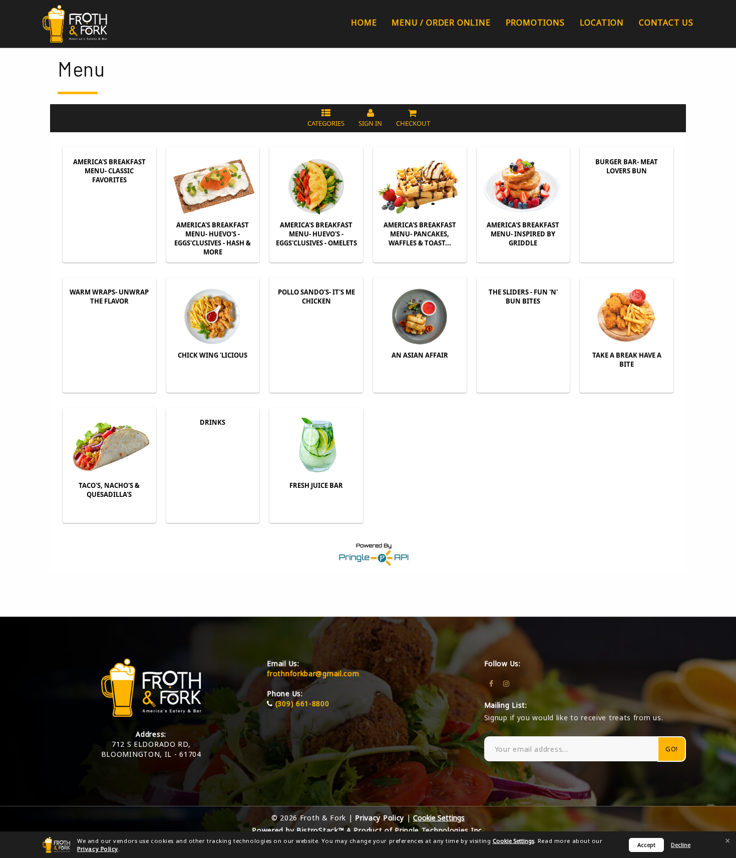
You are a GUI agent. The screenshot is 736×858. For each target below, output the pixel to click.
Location (602, 22)
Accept (646, 844)
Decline (680, 844)
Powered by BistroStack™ (298, 830)
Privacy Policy (97, 848)
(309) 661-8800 (302, 703)
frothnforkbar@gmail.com (313, 673)
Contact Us (666, 22)
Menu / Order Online (441, 22)
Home (364, 22)
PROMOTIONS (535, 22)
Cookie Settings (513, 840)
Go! (671, 748)
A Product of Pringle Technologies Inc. (415, 830)
